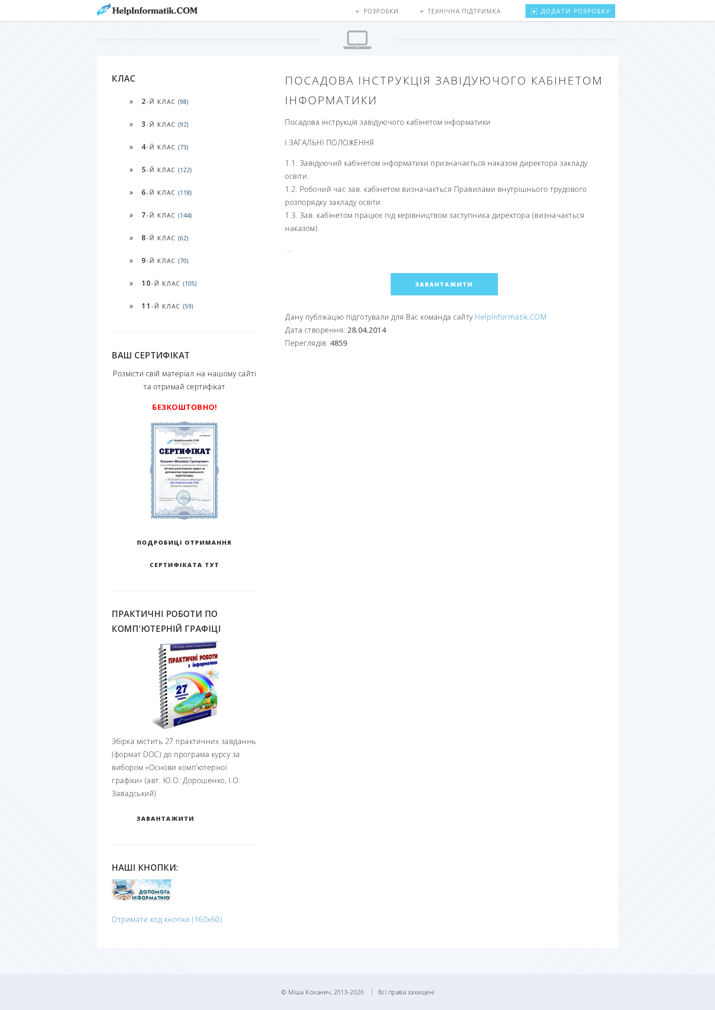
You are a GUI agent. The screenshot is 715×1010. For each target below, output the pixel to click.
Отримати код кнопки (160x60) (167, 919)
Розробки (381, 11)
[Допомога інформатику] (141, 899)
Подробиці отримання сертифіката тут (184, 553)
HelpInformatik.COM (511, 317)
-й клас (165, 101)
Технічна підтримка (464, 11)
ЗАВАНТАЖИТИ (165, 818)
